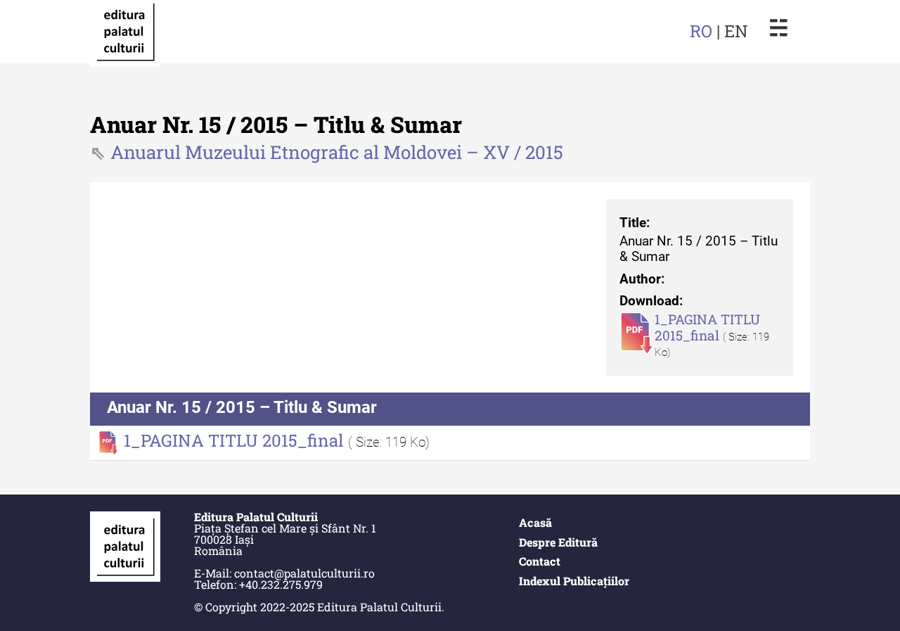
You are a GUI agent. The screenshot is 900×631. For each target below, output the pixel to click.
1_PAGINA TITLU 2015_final (707, 327)
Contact (539, 561)
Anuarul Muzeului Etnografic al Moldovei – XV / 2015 (336, 152)
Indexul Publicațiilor (574, 580)
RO (701, 31)
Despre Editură (558, 542)
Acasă (535, 522)
